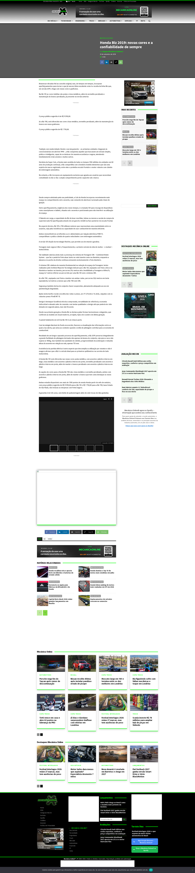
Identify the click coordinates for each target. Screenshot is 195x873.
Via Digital (95, 596)
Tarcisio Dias (137, 826)
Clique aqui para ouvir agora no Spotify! (139, 426)
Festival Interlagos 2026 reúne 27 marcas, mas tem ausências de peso (132, 258)
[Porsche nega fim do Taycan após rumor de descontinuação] (151, 119)
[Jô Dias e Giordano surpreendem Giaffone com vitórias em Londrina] (82, 702)
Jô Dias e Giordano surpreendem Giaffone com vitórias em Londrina (81, 721)
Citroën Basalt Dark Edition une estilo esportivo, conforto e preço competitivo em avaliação (139, 363)
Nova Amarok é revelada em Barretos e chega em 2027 (113, 771)
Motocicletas (106, 38)
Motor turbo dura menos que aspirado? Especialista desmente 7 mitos (133, 274)
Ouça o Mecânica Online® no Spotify (144, 849)
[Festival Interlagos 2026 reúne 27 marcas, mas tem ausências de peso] (151, 256)
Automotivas (129, 117)
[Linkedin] (107, 62)
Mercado (53, 567)
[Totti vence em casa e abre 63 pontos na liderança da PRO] (51, 702)
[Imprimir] (111, 62)
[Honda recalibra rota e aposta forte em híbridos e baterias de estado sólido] (42, 572)
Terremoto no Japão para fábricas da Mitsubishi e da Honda (59, 587)
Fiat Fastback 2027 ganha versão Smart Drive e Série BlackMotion (142, 773)
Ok (151, 870)
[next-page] (45, 613)
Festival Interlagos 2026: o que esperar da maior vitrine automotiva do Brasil (144, 833)
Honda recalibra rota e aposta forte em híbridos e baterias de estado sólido (61, 573)
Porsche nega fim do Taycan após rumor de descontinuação (133, 122)
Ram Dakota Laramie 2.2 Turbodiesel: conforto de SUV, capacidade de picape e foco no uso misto (138, 389)
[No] (192, 870)
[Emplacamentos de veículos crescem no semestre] (84, 600)
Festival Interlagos (132, 253)
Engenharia (54, 582)
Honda (50, 539)
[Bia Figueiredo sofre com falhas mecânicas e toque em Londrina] (144, 663)
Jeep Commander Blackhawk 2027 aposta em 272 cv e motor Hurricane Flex (139, 372)
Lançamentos (139, 765)
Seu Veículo (128, 268)
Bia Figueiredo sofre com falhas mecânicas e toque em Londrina (144, 681)
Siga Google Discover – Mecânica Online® (146, 841)
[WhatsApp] (121, 62)
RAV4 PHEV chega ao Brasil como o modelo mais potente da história (112, 805)
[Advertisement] (76, 108)
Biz (45, 539)
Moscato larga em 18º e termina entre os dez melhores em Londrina (131, 152)
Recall (126, 132)
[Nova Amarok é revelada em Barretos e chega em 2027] (113, 754)
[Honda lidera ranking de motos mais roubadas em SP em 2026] (84, 586)
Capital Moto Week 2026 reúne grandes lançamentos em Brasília (60, 601)
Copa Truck (128, 147)
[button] (149, 20)
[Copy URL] (116, 62)
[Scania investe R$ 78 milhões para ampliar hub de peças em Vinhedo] (144, 702)
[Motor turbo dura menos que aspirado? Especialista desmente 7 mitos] (151, 271)
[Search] (124, 819)
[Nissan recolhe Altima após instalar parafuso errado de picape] (151, 134)
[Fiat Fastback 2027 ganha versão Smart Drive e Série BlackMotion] (144, 754)
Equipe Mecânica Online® (113, 51)
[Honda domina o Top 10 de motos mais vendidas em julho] (84, 572)
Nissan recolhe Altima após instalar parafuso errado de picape (133, 137)
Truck (135, 714)
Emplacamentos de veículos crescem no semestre (101, 600)
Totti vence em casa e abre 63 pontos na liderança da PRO (50, 720)
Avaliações (105, 824)
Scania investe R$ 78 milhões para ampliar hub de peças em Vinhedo (142, 721)
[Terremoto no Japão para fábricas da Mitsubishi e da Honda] (42, 586)
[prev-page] (39, 613)
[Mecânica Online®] (59, 11)
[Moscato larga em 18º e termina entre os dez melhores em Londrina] (151, 149)
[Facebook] (102, 62)
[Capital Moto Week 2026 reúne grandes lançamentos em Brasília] (42, 600)
